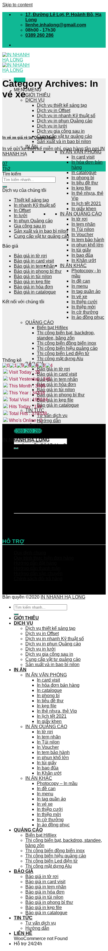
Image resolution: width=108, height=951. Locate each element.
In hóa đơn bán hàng (58, 685)
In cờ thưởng (50, 819)
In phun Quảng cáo (33, 220)
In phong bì (82, 177)
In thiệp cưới (84, 301)
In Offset (22, 210)
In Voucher (82, 234)
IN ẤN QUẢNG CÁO (81, 213)
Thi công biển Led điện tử (63, 353)
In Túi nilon (82, 229)
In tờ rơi (79, 219)
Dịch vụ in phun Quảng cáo (64, 120)
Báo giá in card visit (57, 374)
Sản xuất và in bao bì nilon (64, 141)
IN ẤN (20, 669)
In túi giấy (81, 250)
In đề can (80, 281)
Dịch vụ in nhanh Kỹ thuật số (66, 115)
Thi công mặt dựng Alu (60, 358)
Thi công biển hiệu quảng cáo (55, 855)
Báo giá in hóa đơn (56, 384)
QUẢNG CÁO (28, 829)
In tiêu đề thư (84, 182)
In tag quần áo (86, 291)
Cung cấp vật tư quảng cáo (64, 136)
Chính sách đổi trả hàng (38, 578)
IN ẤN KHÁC (73, 265)
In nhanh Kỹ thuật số (35, 205)
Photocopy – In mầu (57, 783)
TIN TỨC (23, 917)
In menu (79, 286)
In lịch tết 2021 (86, 203)
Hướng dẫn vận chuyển (38, 573)
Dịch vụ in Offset (53, 110)
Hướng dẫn (49, 420)
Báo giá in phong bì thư (61, 394)
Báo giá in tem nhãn (57, 379)
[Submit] (4, 187)
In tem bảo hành (87, 239)
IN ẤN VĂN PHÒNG (80, 151)
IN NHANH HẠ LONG (63, 597)
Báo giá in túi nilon (56, 389)
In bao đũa (82, 255)
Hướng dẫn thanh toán (37, 568)
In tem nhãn (83, 224)
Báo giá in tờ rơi (53, 368)
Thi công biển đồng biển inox (55, 850)
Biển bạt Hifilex (40, 835)
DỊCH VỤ (35, 100)
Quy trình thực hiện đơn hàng (44, 557)
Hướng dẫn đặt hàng (35, 563)
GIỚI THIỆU (37, 94)
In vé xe (79, 296)
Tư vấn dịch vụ (52, 415)
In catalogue (83, 172)
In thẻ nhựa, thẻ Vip (57, 711)
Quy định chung (30, 552)
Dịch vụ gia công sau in (61, 131)
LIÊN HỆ (34, 425)
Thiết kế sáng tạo (31, 200)
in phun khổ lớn (87, 244)
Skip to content (17, 4)
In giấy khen (83, 208)
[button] (27, 89)
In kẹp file (81, 188)
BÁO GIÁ (23, 871)
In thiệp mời (83, 306)
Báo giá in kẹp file (55, 400)
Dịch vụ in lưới (52, 126)
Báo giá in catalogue (58, 405)
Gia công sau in (30, 225)
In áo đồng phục (53, 824)
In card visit (82, 157)
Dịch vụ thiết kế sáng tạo (62, 105)
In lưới (20, 215)
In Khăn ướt (83, 260)
